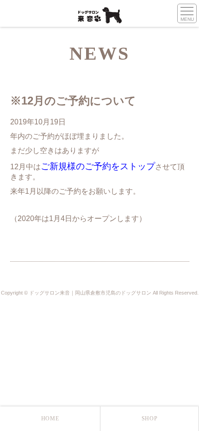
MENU (187, 19)
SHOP (149, 418)
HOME (50, 418)
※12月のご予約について (73, 100)
